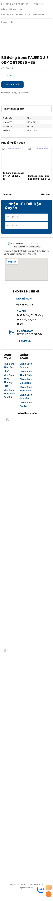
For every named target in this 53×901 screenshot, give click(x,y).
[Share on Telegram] (32, 99)
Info (11, 22)
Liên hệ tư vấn (12, 84)
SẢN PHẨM (39, 4)
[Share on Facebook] (3, 99)
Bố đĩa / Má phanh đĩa (11, 9)
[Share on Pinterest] (13, 99)
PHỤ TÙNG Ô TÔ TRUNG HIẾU (15, 4)
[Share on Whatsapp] (22, 99)
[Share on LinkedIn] (17, 99)
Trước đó (7, 194)
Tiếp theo (45, 194)
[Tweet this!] (8, 99)
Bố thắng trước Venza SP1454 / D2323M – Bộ (13, 176)
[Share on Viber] (27, 99)
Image (4, 22)
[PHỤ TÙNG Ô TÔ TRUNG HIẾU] (26, 243)
